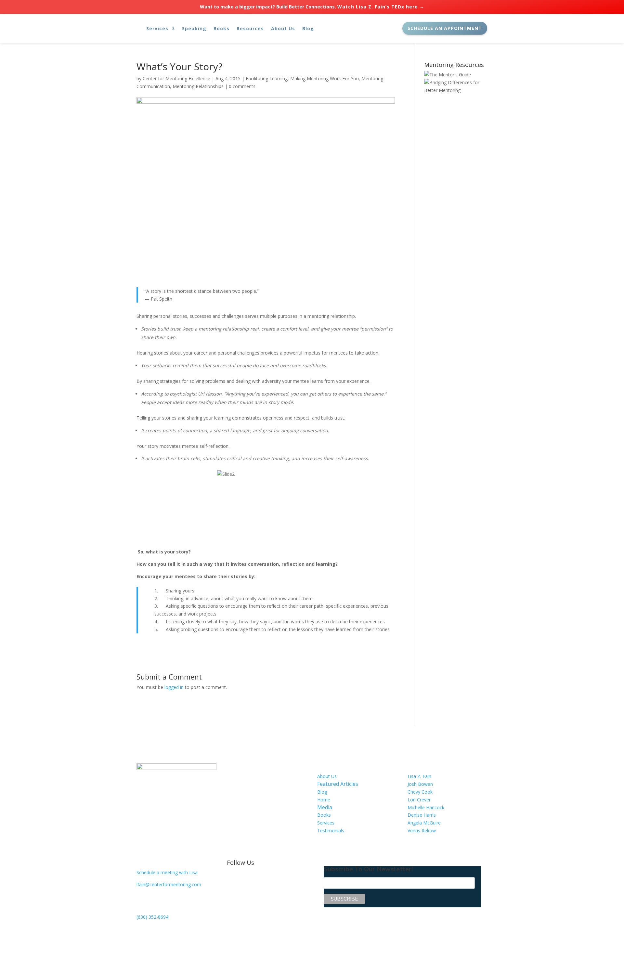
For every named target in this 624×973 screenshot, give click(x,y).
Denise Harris (422, 815)
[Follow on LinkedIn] (245, 879)
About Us (283, 28)
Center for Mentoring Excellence (176, 78)
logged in (174, 687)
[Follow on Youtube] (258, 879)
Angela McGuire (424, 823)
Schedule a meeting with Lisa (167, 872)
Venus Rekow (422, 830)
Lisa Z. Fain (419, 776)
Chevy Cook (420, 792)
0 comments (242, 86)
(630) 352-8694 (152, 917)
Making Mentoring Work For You (324, 78)
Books (221, 28)
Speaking (194, 28)
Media (324, 807)
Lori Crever (419, 800)
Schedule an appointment (445, 28)
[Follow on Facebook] (232, 879)
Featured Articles (337, 783)
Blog (308, 28)
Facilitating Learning (267, 78)
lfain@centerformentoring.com (168, 884)
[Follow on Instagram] (271, 879)
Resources (250, 28)
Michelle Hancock (426, 807)
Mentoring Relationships (198, 86)
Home (323, 800)
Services (157, 28)
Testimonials (330, 830)
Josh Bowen (420, 784)
